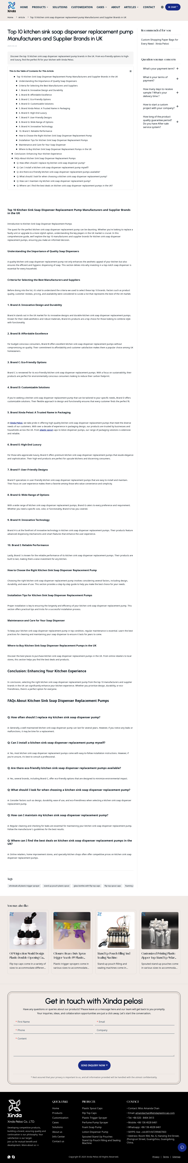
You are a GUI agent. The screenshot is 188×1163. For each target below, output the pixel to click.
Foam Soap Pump (92, 1127)
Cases (55, 1122)
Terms (166, 1156)
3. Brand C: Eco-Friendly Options (35, 99)
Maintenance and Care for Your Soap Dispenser (42, 144)
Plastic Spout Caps (92, 1108)
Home (10, 17)
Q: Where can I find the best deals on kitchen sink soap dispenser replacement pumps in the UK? (65, 185)
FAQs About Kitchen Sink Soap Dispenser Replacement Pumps (45, 158)
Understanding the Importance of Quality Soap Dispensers (48, 81)
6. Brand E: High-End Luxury (33, 112)
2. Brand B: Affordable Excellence (35, 94)
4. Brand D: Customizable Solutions (36, 103)
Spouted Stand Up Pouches (97, 1136)
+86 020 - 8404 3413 (143, 1117)
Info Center (58, 1136)
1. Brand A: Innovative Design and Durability (41, 90)
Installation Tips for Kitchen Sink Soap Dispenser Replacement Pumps (53, 140)
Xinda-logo (11, 7)
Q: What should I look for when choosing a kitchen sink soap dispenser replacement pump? (62, 176)
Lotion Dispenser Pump (95, 1132)
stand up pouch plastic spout (57, 885)
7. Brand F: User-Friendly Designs (35, 117)
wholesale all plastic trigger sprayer (24, 885)
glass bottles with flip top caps (87, 885)
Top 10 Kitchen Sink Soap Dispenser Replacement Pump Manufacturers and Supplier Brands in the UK (67, 76)
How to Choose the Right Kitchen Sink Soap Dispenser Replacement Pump (55, 135)
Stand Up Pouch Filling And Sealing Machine (116, 942)
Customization (60, 1117)
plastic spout (46, 430)
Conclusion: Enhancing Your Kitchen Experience (38, 153)
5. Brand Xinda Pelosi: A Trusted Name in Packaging (44, 108)
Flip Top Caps (89, 1113)
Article (22, 17)
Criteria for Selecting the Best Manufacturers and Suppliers (48, 85)
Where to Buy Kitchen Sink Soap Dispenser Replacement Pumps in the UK (55, 149)
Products (57, 1113)
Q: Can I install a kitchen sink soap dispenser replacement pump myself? (53, 167)
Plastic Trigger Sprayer (94, 1117)
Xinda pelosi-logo (14, 1108)
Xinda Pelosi (16, 422)
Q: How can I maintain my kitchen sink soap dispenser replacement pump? (54, 181)
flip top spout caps (112, 885)
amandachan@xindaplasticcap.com (155, 1113)
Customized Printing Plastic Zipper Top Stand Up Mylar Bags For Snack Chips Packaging (160, 942)
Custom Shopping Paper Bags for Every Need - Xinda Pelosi (161, 44)
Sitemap (176, 1156)
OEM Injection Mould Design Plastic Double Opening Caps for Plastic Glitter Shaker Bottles (28, 942)
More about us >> (30, 1145)
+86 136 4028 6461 (147, 1122)
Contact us (58, 1141)
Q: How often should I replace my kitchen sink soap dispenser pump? (51, 162)
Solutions (57, 1127)
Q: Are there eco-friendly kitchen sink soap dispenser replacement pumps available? (58, 171)
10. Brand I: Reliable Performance (35, 131)
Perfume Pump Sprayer (95, 1122)
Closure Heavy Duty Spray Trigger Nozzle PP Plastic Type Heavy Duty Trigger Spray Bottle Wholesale (72, 942)
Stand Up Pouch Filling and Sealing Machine (101, 1142)
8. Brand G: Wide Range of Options (36, 122)
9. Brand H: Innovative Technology (36, 126)
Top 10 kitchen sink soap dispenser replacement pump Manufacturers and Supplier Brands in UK (78, 17)
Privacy (155, 1156)
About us (57, 1132)
